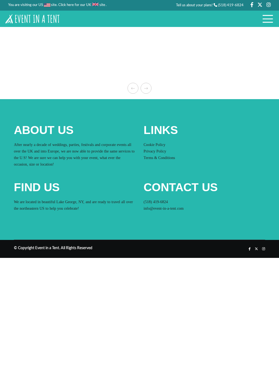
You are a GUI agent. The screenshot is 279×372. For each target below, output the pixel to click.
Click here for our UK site (81, 5)
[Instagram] (268, 4)
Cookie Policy (154, 145)
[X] (259, 4)
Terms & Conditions (159, 158)
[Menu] (266, 19)
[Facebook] (251, 4)
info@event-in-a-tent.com (164, 208)
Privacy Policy (155, 151)
